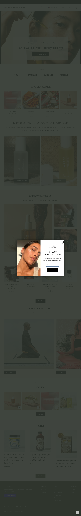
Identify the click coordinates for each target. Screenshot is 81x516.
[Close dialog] (62, 242)
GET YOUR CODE (52, 270)
